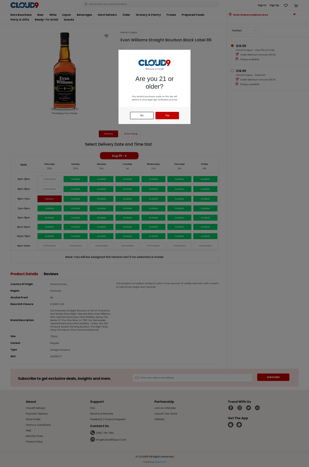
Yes (167, 115)
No (142, 115)
